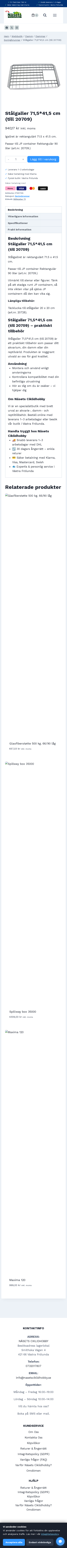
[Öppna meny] (56, 15)
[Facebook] (7, 28)
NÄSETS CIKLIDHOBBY (33, 1341)
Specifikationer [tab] (18, 223)
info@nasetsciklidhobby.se (33, 1377)
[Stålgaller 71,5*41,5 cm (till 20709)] (33, 76)
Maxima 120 (17, 1280)
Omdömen (34, 1470)
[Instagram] (17, 28)
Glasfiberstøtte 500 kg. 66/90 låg (32, 743)
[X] (12, 28)
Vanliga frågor (33, 1500)
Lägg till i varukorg (43, 159)
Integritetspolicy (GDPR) (33, 1454)
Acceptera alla (14, 1542)
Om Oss (33, 1432)
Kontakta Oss (33, 1437)
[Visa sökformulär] (45, 15)
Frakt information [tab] (19, 229)
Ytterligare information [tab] (23, 216)
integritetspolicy (50, 1534)
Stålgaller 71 (19, 199)
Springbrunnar (22, 196)
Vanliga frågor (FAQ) (33, 1459)
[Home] (6, 36)
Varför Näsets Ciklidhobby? (33, 1465)
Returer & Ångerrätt (33, 1448)
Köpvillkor (33, 1443)
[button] (60, 1541)
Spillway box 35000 (22, 1011)
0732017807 (33, 1366)
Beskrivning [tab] (15, 209)
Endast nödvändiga (40, 1542)
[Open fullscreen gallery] (58, 101)
